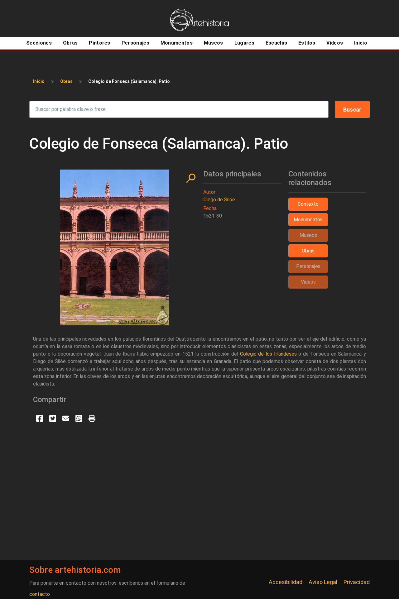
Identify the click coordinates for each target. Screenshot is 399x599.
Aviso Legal (323, 582)
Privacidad (357, 582)
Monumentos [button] (308, 220)
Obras (66, 81)
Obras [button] (308, 251)
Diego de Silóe (219, 200)
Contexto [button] (308, 204)
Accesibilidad (285, 582)
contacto (39, 594)
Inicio (39, 81)
